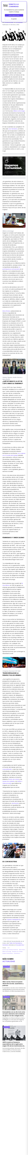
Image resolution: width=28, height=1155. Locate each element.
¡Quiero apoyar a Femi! (14, 15)
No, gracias (14, 18)
